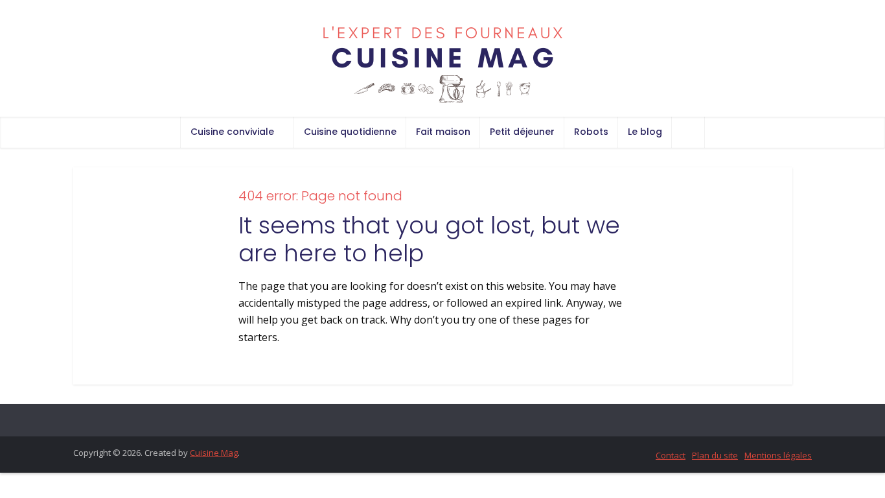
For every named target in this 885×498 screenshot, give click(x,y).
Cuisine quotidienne (350, 131)
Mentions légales (778, 455)
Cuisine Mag (214, 452)
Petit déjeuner (522, 131)
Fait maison (443, 131)
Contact (670, 455)
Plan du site (715, 455)
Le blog (645, 131)
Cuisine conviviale (232, 131)
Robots (591, 131)
